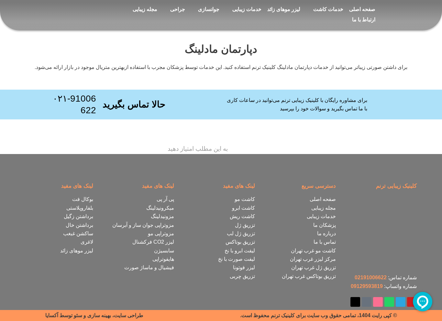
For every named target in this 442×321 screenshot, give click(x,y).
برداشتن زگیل (78, 216)
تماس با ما (325, 242)
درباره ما (326, 233)
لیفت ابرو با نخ (240, 250)
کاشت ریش (242, 216)
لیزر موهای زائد (283, 9)
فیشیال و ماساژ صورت (149, 267)
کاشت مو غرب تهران (313, 250)
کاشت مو (245, 199)
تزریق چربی (242, 276)
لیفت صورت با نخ (236, 259)
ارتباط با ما (363, 19)
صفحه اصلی (362, 9)
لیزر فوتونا (244, 267)
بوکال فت (82, 199)
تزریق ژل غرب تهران (313, 267)
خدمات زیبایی (246, 9)
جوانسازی (208, 9)
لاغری (87, 242)
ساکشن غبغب (78, 233)
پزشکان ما (324, 225)
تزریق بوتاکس (240, 242)
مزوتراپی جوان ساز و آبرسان (143, 225)
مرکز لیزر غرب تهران (313, 259)
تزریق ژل (245, 225)
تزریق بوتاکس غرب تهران (309, 276)
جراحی (177, 9)
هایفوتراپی (163, 259)
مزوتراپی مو (161, 233)
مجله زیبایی (145, 9)
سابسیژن (164, 250)
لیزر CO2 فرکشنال (153, 242)
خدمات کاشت (328, 9)
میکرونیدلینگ (160, 208)
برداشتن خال (79, 225)
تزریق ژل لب (241, 233)
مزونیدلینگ (162, 216)
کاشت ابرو (243, 208)
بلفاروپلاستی (79, 208)
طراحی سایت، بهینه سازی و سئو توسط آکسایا (94, 315)
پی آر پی (165, 199)
